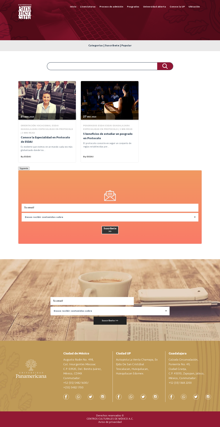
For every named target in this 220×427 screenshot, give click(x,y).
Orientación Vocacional (36, 126)
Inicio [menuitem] (73, 6)
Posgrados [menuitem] (133, 6)
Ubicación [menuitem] (194, 6)
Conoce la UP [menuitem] (177, 6)
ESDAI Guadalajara (117, 126)
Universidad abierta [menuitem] (154, 6)
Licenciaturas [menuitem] (88, 6)
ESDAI (27, 156)
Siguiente (23, 168)
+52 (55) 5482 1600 (75, 383)
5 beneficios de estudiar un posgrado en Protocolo (108, 136)
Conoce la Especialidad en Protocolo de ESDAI (45, 140)
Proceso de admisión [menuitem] (111, 6)
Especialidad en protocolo (55, 129)
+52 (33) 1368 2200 (180, 383)
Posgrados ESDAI (94, 126)
